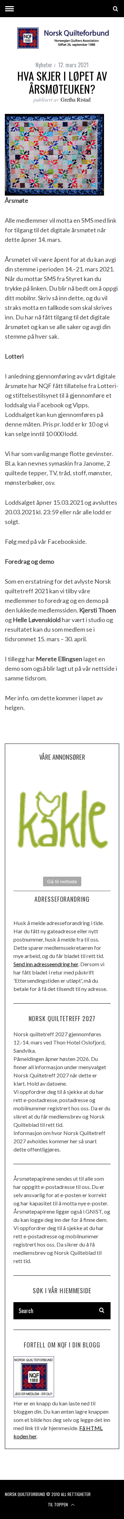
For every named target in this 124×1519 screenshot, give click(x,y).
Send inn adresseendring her (45, 964)
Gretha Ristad (76, 99)
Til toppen (58, 1504)
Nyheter (43, 65)
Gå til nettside (62, 881)
